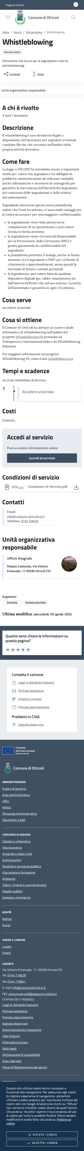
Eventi (6, 952)
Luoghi (6, 946)
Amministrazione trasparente (21, 1029)
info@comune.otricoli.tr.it (26, 516)
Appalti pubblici (12, 891)
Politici (6, 807)
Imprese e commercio (16, 897)
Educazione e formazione (18, 872)
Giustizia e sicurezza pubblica (21, 866)
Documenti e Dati (13, 819)
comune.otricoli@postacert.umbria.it (32, 994)
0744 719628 (29, 521)
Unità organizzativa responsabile (24, 90)
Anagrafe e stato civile (17, 853)
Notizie (7, 919)
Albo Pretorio (11, 1036)
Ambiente (8, 878)
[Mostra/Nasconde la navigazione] (7, 17)
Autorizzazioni (11, 860)
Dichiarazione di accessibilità (21, 1054)
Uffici (5, 801)
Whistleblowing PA (29, 337)
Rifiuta (45, 1134)
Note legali (9, 1048)
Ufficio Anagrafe (19, 558)
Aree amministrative (16, 795)
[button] (15, 5)
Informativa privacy (15, 1042)
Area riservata (11, 1061)
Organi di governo (14, 788)
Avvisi (6, 925)
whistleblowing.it (60, 359)
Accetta (45, 1143)
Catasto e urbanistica (16, 841)
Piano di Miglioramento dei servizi (24, 1067)
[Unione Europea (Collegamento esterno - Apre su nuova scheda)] (42, 751)
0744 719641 (16, 981)
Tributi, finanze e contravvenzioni (24, 885)
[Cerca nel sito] (73, 17)
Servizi (17, 32)
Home (5, 32)
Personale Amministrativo (19, 813)
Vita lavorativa (34, 32)
